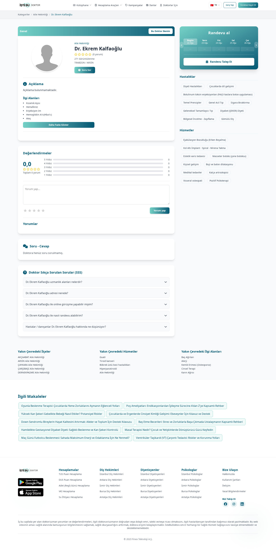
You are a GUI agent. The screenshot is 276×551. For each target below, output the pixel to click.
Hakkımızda (228, 474)
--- (190, 49)
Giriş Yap (230, 5)
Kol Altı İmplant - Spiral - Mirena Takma (204, 148)
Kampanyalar (136, 5)
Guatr (103, 357)
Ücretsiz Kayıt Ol (248, 5)
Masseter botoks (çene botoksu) (229, 156)
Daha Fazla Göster (59, 124)
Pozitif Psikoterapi (219, 180)
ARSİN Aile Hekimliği (29, 360)
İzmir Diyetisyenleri (151, 485)
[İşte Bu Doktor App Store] (30, 492)
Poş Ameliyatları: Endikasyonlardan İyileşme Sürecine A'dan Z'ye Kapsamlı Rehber (175, 406)
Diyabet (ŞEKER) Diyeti (232, 110)
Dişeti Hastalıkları (192, 86)
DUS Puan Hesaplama (70, 479)
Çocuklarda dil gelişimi (221, 86)
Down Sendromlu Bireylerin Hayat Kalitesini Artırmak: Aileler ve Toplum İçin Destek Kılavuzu (76, 422)
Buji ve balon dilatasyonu (219, 164)
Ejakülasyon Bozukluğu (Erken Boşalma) (204, 139)
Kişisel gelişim (191, 164)
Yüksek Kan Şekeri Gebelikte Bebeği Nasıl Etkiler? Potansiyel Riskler (61, 414)
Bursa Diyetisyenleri (151, 491)
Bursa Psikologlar (190, 491)
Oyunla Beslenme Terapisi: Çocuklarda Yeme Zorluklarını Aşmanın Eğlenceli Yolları (70, 406)
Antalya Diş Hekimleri (111, 497)
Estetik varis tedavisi (194, 156)
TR (213, 5)
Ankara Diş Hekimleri (111, 479)
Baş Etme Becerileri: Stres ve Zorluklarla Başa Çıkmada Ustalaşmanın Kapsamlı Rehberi (190, 422)
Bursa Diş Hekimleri (110, 491)
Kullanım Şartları (231, 479)
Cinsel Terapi (188, 368)
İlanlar (153, 5)
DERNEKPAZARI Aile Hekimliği (34, 372)
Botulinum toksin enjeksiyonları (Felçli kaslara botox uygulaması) (217, 94)
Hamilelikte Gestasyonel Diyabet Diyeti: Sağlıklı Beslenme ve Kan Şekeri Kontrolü (69, 430)
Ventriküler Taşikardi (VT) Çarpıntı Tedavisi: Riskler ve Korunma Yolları (178, 438)
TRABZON (79, 62)
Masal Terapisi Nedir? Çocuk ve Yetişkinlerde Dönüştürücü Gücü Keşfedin (169, 430)
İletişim (226, 485)
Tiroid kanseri (107, 360)
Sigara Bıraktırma (240, 102)
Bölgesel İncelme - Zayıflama (198, 118)
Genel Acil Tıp (216, 102)
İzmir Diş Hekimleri (110, 485)
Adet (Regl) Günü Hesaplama (74, 485)
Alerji (184, 360)
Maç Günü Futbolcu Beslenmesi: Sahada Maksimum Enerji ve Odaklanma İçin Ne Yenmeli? (75, 438)
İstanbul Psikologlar (192, 474)
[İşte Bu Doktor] (29, 470)
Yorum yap (160, 210)
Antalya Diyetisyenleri (152, 497)
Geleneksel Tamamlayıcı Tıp (198, 110)
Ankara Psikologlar (191, 479)
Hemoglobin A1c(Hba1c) (39, 114)
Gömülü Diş (227, 118)
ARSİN (90, 62)
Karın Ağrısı (187, 372)
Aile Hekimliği (40, 14)
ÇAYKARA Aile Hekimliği (30, 364)
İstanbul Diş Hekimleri (111, 474)
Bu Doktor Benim (160, 31)
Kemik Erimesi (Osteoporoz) (196, 364)
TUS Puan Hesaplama (70, 474)
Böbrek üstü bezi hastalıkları (115, 364)
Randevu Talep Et (220, 61)
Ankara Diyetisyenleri (152, 479)
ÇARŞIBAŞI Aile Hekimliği (31, 368)
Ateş (28, 118)
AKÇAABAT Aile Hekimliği (31, 357)
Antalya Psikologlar (191, 497)
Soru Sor (86, 69)
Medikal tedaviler (192, 172)
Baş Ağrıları (187, 357)
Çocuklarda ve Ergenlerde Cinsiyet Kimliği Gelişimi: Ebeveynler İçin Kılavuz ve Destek (159, 414)
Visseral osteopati (192, 180)
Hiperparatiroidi (108, 368)
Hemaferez (32, 106)
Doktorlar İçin (170, 5)
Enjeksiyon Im (33, 110)
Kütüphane (82, 5)
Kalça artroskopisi (218, 172)
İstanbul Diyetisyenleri (153, 474)
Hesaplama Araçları (108, 5)
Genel (23, 31)
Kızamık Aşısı (33, 103)
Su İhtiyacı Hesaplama (71, 497)
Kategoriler (24, 14)
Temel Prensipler (192, 102)
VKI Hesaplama (67, 491)
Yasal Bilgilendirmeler (234, 491)
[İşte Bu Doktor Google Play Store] (30, 482)
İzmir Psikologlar (190, 485)
